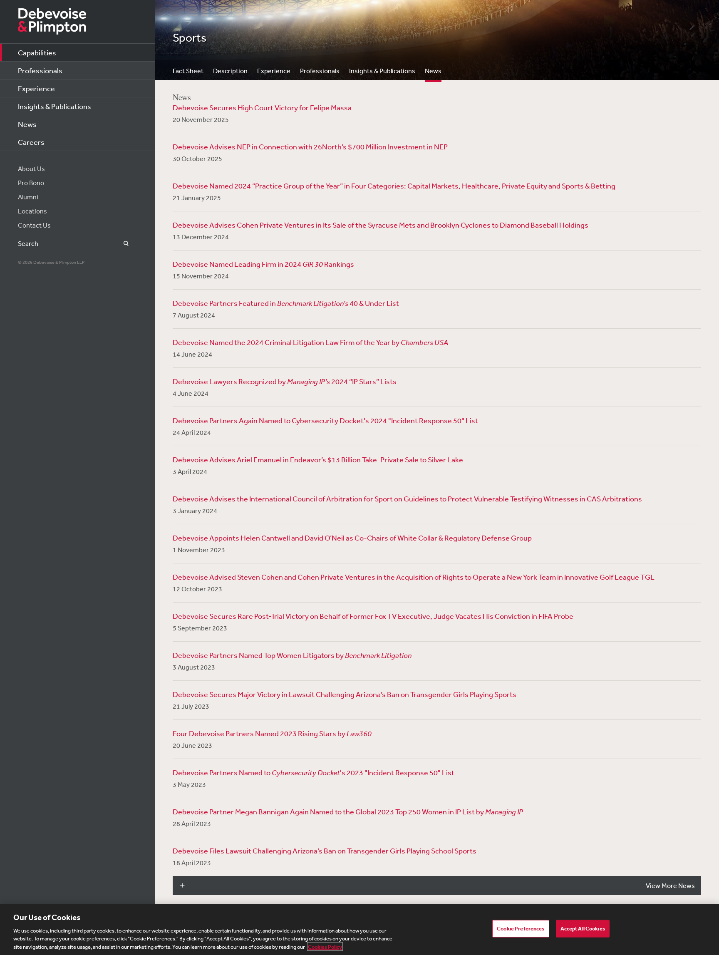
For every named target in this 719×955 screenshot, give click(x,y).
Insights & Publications (54, 106)
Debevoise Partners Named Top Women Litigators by (292, 655)
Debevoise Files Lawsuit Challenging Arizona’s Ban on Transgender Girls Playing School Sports (324, 850)
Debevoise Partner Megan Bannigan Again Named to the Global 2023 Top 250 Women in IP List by (348, 811)
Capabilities (37, 52)
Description (230, 71)
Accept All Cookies (582, 928)
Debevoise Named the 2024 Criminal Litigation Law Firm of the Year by (310, 342)
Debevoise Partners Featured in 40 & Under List (286, 303)
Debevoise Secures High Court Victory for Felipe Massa (262, 107)
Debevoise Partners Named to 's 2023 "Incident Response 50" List (313, 772)
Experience (36, 88)
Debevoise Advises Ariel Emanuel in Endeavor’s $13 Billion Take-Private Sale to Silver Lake (318, 459)
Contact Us (34, 225)
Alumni (28, 197)
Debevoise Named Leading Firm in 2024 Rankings (263, 263)
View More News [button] (670, 885)
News (27, 124)
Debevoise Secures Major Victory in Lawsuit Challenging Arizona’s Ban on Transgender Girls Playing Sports (344, 694)
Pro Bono (31, 183)
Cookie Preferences (520, 928)
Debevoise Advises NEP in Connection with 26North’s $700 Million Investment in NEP (310, 146)
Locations (32, 211)
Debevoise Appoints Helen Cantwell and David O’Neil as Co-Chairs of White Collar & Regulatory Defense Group (352, 537)
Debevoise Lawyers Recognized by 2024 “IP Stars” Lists (285, 381)
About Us (31, 168)
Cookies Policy (325, 946)
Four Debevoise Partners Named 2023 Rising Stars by (272, 733)
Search (121, 244)
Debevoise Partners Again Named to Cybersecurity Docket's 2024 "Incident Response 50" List (325, 420)
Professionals (40, 70)
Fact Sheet (188, 71)
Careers (31, 141)
